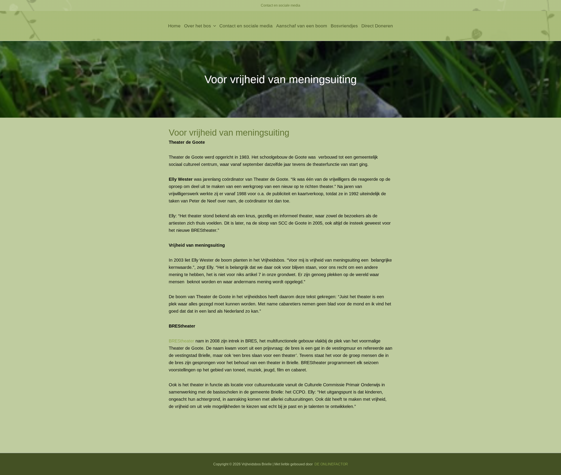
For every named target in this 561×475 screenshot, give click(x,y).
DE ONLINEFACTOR (331, 464)
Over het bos (197, 25)
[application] (213, 26)
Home (174, 25)
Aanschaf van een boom (301, 25)
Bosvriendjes (344, 25)
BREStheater (181, 341)
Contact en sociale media (280, 5)
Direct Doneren (377, 25)
